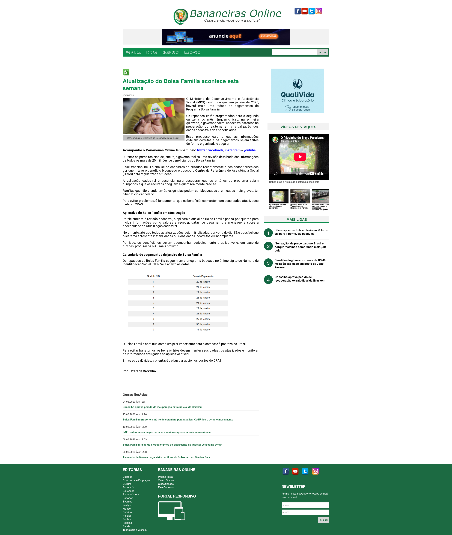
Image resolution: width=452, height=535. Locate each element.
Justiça (127, 505)
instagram (319, 11)
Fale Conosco (192, 52)
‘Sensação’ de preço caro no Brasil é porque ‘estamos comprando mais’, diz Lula (300, 246)
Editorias (151, 52)
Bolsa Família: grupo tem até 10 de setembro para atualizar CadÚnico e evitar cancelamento (178, 419)
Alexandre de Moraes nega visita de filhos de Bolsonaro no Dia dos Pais (166, 457)
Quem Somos (166, 480)
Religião (127, 522)
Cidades (127, 476)
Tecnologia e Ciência (135, 529)
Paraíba (127, 512)
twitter (311, 11)
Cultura (127, 484)
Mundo (127, 508)
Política (127, 519)
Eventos (127, 501)
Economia (128, 487)
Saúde (126, 526)
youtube (304, 11)
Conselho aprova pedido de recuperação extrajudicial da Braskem (162, 407)
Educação (128, 491)
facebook (297, 11)
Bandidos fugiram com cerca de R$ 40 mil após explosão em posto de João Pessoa (300, 263)
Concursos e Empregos (136, 480)
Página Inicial (133, 52)
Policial (127, 515)
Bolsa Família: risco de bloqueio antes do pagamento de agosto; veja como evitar (172, 444)
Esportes (128, 498)
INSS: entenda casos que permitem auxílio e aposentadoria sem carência (167, 432)
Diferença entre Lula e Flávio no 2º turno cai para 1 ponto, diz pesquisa (301, 232)
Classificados (171, 52)
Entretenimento (131, 494)
